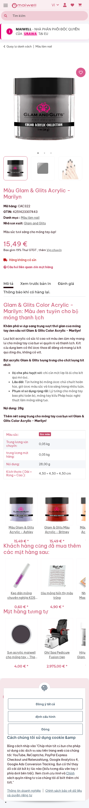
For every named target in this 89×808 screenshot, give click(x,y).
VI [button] (53, 5)
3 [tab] (51, 153)
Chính (70, 773)
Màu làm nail (30, 218)
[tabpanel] (44, 108)
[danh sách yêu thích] (72, 5)
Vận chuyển (54, 250)
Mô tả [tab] (8, 284)
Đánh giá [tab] (66, 284)
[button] (64, 5)
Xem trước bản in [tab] (35, 284)
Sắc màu (45, 434)
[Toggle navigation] (5, 5)
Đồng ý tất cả (45, 704)
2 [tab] (44, 153)
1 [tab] (38, 153)
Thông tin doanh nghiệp (24, 790)
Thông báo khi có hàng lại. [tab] (26, 292)
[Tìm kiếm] (5, 15)
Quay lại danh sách (19, 46)
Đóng (45, 729)
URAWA (30, 33)
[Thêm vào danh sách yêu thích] (81, 72)
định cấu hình (45, 716)
